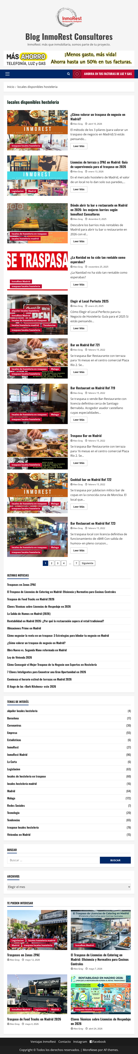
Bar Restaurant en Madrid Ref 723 (37, 537)
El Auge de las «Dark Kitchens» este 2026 (31, 686)
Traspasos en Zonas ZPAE (21, 584)
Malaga (55, 368)
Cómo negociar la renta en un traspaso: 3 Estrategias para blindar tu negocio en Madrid (58, 635)
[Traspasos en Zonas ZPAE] (37, 930)
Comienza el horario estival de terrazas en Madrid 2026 (39, 679)
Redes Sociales (16, 805)
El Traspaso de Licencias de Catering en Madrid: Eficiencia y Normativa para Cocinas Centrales (61, 592)
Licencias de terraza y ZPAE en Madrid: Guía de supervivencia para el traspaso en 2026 (37, 175)
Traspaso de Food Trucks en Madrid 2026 (30, 599)
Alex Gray (78, 123)
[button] (7, 74)
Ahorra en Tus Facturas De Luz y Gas (108, 74)
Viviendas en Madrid (18, 834)
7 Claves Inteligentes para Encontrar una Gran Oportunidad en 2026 (46, 672)
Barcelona (13, 718)
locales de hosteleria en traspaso (29, 233)
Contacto (64, 1042)
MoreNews (90, 1050)
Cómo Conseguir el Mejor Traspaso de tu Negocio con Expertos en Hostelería (52, 664)
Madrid (32, 191)
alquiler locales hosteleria (25, 310)
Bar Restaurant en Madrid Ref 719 (37, 404)
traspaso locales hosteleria (26, 145)
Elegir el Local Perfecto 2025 (89, 301)
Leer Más (80, 145)
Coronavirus (14, 725)
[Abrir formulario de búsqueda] (68, 73)
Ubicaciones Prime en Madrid (24, 628)
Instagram (80, 1042)
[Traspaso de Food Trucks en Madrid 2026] (37, 994)
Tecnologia (13, 812)
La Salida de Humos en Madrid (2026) (28, 613)
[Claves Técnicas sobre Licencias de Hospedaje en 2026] (101, 994)
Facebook (99, 1042)
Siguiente (87, 563)
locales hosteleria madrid (25, 238)
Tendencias (49, 325)
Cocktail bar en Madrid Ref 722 (37, 493)
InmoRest (13, 747)
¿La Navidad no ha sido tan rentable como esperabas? (37, 271)
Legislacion (18, 191)
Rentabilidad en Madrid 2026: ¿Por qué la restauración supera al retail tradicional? (55, 621)
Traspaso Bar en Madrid (37, 449)
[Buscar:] (53, 860)
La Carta (12, 762)
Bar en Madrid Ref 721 (37, 358)
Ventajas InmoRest (43, 1042)
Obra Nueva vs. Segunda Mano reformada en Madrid (37, 650)
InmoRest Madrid (21, 281)
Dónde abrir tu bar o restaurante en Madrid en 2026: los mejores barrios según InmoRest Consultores (37, 223)
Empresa (12, 733)
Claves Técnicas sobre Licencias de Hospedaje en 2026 (39, 606)
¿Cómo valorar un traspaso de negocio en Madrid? (37, 130)
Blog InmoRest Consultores (69, 36)
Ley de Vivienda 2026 (19, 657)
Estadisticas (14, 740)
